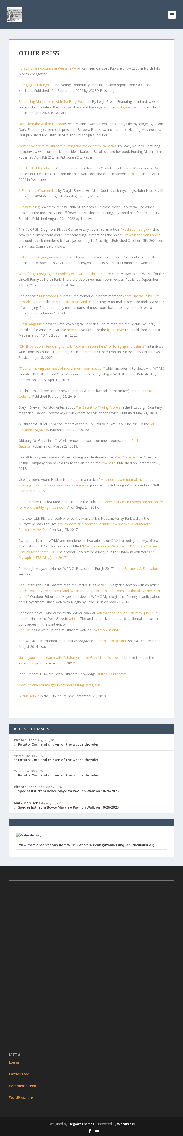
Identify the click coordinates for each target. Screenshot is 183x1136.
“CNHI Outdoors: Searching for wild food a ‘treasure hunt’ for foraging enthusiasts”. (82, 346)
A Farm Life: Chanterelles (38, 190)
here (70, 329)
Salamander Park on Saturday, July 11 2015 (129, 613)
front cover (115, 329)
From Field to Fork (111, 641)
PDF (131, 174)
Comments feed (22, 1086)
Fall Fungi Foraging (34, 257)
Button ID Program (112, 674)
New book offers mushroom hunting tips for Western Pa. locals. (68, 146)
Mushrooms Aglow (136, 229)
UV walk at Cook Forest (142, 235)
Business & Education (141, 568)
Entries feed (19, 1074)
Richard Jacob (25, 740)
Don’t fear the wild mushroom (42, 124)
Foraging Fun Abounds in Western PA (47, 68)
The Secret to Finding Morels (98, 407)
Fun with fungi (29, 207)
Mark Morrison (26, 803)
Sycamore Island (105, 630)
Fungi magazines (32, 324)
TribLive (25, 630)
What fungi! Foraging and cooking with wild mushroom (61, 273)
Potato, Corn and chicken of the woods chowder (58, 744)
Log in (14, 1062)
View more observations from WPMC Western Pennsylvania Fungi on (88, 845)
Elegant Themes (81, 1124)
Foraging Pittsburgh (34, 85)
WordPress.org (21, 1097)
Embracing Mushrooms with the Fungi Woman (54, 101)
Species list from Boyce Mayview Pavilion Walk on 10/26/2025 (68, 791)
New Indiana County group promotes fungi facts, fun (59, 685)
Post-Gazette (125, 457)
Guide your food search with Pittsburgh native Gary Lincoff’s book (69, 657)
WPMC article (29, 696)
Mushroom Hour (52, 296)
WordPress (126, 1124)
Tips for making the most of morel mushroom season (61, 368)
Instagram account (131, 107)
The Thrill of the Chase (36, 168)
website (109, 463)
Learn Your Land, (74, 301)
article (73, 618)
